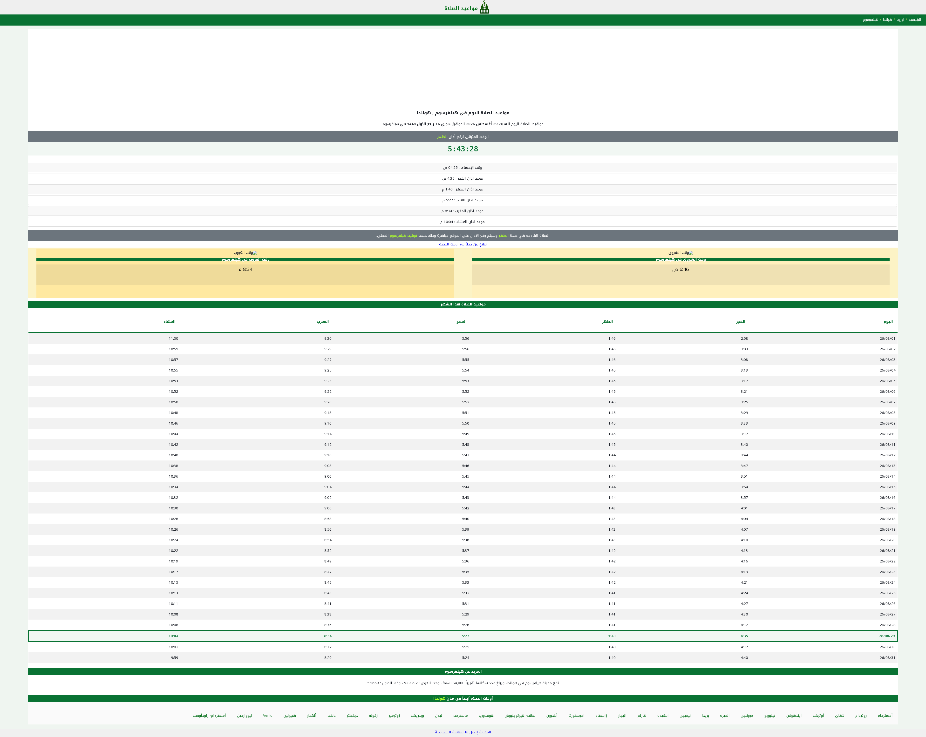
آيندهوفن (794, 715)
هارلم (642, 715)
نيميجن (685, 715)
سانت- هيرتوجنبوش (520, 715)
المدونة (485, 732)
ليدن (438, 715)
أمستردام (885, 715)
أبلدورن (552, 715)
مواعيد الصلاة (461, 8)
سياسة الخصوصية (449, 732)
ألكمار (311, 715)
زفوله (373, 715)
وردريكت (417, 715)
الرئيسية (915, 19)
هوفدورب (486, 715)
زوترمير (394, 715)
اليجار (622, 715)
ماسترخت (460, 715)
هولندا (887, 19)
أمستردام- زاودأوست (209, 715)
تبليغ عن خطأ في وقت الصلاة (463, 244)
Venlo (267, 715)
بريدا (705, 715)
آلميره (725, 715)
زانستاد (601, 715)
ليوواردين (244, 715)
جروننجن (747, 715)
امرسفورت (577, 715)
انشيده (663, 715)
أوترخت (818, 715)
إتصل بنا (471, 732)
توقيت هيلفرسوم (403, 235)
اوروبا (900, 19)
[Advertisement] (463, 68)
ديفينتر (352, 715)
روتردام (861, 715)
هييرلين (290, 715)
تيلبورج (769, 715)
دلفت (331, 715)
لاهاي (839, 715)
